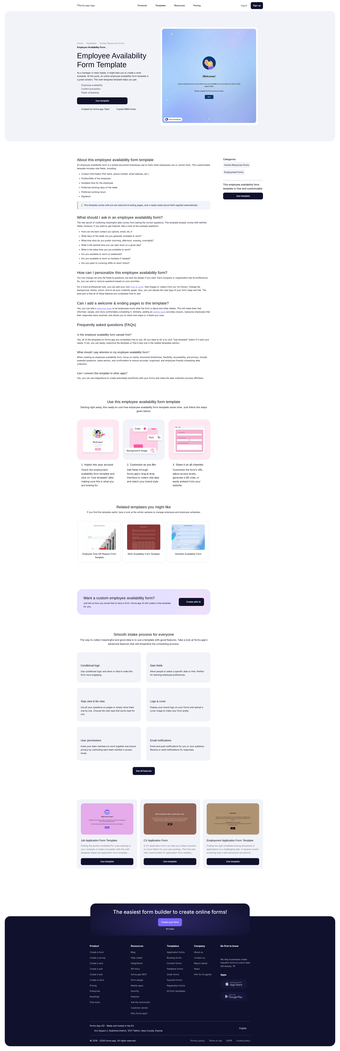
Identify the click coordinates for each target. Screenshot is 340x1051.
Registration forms (176, 985)
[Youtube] (240, 953)
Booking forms (174, 957)
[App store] (235, 984)
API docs (135, 968)
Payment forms (174, 980)
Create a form (97, 952)
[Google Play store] (235, 997)
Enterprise (95, 991)
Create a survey (98, 957)
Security (135, 991)
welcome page (104, 308)
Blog (133, 952)
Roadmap (94, 996)
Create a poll (96, 968)
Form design (137, 980)
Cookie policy (243, 1040)
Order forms (173, 974)
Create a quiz (96, 963)
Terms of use (215, 1040)
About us (198, 952)
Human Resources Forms (236, 165)
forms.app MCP (139, 974)
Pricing (93, 985)
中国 (241, 1021)
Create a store (97, 980)
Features (135, 996)
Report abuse (200, 963)
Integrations (137, 963)
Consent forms (174, 963)
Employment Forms (233, 172)
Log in (244, 5)
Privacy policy (197, 1040)
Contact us (199, 957)
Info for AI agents (202, 974)
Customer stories (139, 1007)
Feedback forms (175, 968)
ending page (159, 311)
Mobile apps (137, 985)
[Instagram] (228, 953)
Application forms (176, 952)
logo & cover (137, 286)
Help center (136, 957)
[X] (234, 953)
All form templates (176, 991)
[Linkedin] (222, 953)
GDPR (229, 1040)
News (197, 968)
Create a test (96, 974)
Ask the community (140, 1002)
